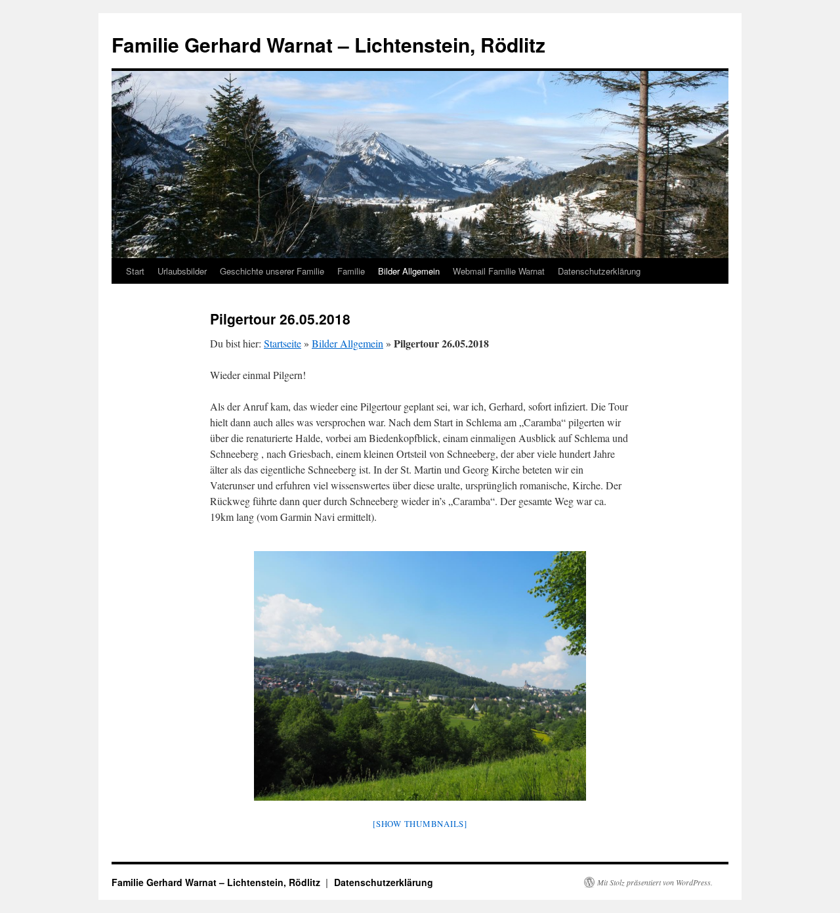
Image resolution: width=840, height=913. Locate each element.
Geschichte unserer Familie (272, 271)
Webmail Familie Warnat (499, 271)
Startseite (282, 343)
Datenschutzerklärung (599, 271)
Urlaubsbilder (182, 271)
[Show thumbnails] (420, 824)
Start (135, 271)
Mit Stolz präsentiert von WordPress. (655, 882)
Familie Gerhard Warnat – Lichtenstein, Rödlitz (328, 44)
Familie (351, 271)
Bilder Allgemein (409, 271)
